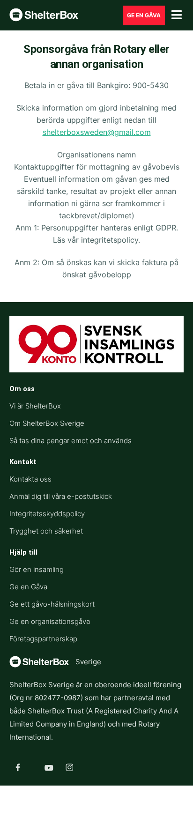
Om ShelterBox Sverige (46, 423)
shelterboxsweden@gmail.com (97, 132)
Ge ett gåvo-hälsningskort (52, 604)
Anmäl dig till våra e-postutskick (60, 496)
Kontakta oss (30, 479)
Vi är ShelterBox (35, 405)
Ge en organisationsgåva (49, 621)
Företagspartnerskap (43, 638)
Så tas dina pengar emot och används (70, 440)
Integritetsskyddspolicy (47, 513)
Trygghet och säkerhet (46, 531)
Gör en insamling (36, 569)
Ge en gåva (144, 15)
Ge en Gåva (28, 586)
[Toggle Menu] (177, 15)
